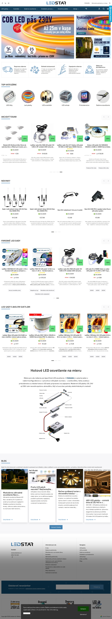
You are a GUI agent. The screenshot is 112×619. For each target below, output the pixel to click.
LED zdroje (83, 556)
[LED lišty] (9, 96)
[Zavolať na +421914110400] (6, 3)
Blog (81, 561)
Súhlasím (83, 609)
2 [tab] (56, 360)
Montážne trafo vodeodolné (42, 294)
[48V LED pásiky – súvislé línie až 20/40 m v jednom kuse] (97, 496)
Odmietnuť (83, 614)
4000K (97, 290)
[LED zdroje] (65, 96)
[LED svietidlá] (46, 96)
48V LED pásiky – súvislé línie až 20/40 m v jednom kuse (97, 501)
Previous (104, 117)
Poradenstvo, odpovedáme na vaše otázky (55, 567)
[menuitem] (6, 8)
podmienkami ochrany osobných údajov (35, 588)
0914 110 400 (15, 555)
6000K (103, 290)
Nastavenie (27, 613)
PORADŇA (87, 3)
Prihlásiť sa (97, 587)
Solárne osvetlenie (85, 552)
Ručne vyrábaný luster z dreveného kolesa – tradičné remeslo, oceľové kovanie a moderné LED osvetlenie (69, 492)
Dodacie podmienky (51, 550)
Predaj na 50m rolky (104, 168)
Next (108, 117)
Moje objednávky (50, 570)
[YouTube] (16, 561)
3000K (91, 290)
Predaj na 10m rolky (91, 168)
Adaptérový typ (34, 290)
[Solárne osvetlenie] (103, 96)
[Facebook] (2, 3)
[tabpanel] (97, 146)
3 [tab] (59, 360)
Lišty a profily (83, 559)
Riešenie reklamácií (51, 564)
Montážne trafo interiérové (47, 290)
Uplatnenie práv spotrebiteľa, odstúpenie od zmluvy (54, 561)
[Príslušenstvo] (84, 96)
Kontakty (48, 554)
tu (57, 609)
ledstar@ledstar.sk (16, 553)
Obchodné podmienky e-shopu (99, 3)
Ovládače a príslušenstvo (87, 554)
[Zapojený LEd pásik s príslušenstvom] (97, 604)
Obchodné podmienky (52, 556)
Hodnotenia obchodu (51, 572)
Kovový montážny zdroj (14, 290)
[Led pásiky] (28, 96)
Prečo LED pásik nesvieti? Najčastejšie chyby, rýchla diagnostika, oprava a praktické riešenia (41, 488)
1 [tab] (52, 360)
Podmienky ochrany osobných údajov (56, 559)
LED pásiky (83, 548)
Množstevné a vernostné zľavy (54, 552)
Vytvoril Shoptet (107, 616)
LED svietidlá (83, 550)
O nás (47, 548)
